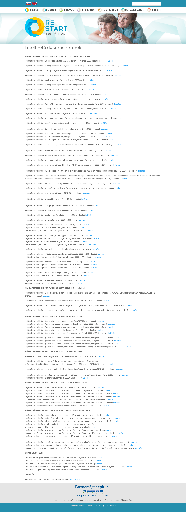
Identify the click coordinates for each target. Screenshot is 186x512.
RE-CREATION (88, 10)
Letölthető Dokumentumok (80, 505)
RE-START (34, 10)
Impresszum (111, 505)
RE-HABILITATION (134, 10)
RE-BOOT (51, 10)
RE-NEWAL (68, 10)
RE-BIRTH (156, 10)
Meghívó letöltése (77, 479)
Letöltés (111, 61)
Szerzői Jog (99, 505)
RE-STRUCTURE (110, 10)
